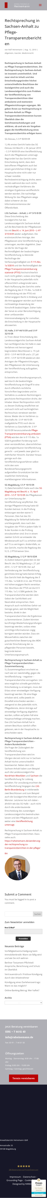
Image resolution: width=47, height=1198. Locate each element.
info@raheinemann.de (19, 1037)
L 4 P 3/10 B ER (34, 213)
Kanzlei (17, 53)
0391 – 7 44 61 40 (15, 1031)
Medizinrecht (28, 53)
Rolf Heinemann (15, 49)
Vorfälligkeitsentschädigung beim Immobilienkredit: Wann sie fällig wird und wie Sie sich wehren (23, 954)
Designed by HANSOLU (24, 1184)
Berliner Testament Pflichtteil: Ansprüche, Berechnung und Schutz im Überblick (22, 966)
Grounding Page (15, 1180)
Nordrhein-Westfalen (15, 775)
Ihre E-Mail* (10, 928)
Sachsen (34, 775)
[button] (40, 6)
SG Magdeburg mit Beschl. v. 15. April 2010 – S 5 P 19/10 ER (23, 491)
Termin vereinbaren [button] (23, 1078)
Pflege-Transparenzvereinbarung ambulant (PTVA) (23, 434)
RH (6, 853)
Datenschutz (29, 1176)
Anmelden (23, 938)
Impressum (15, 1176)
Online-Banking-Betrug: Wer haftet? (22, 990)
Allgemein (9, 53)
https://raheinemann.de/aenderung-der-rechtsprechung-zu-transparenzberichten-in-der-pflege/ (23, 844)
